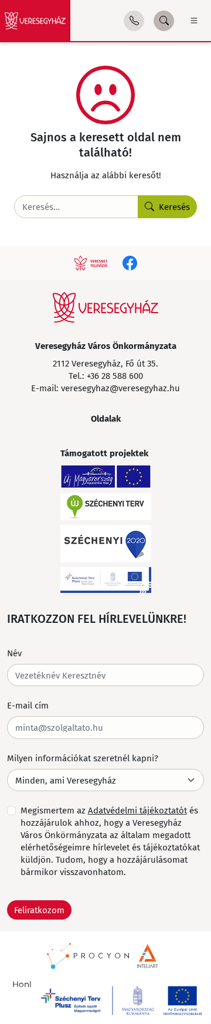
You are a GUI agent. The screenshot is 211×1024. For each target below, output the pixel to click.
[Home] (35, 20)
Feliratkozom (39, 909)
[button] (134, 21)
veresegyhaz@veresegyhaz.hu (120, 387)
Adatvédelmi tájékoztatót (137, 810)
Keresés (174, 206)
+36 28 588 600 (115, 375)
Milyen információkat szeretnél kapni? (82, 757)
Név (14, 652)
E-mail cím (28, 705)
